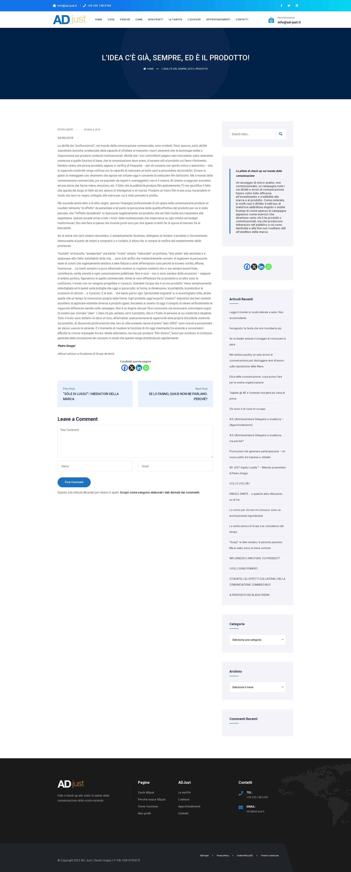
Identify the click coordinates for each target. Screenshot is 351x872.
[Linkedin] (139, 368)
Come (139, 19)
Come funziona (148, 806)
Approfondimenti (189, 806)
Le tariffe (175, 19)
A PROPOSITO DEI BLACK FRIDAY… (250, 595)
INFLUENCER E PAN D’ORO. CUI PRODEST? (254, 558)
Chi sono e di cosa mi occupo (247, 409)
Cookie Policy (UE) (245, 856)
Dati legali (204, 856)
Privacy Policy (223, 856)
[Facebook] (124, 368)
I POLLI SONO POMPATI (243, 568)
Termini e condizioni (270, 856)
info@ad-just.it (255, 811)
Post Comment (74, 482)
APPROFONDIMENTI (218, 19)
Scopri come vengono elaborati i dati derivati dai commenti (159, 492)
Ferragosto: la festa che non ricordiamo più (255, 328)
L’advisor (194, 19)
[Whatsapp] (146, 368)
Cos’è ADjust (146, 792)
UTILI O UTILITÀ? (239, 483)
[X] (132, 368)
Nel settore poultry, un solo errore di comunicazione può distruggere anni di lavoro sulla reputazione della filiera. (256, 360)
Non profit (155, 19)
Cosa (111, 19)
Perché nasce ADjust (151, 799)
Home (98, 19)
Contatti (242, 19)
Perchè (125, 19)
